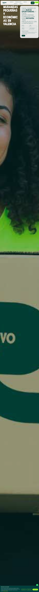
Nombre (23, 25)
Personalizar (23, 589)
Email (30, 25)
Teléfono (23, 28)
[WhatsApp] (37, 585)
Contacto (21, 3)
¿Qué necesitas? (32, 28)
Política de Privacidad (25, 31)
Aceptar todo (35, 589)
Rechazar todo (29, 589)
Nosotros (15, 3)
